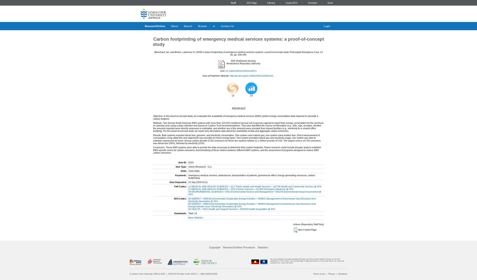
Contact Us (227, 26)
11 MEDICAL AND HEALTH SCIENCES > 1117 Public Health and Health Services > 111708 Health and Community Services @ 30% (255, 186)
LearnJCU (292, 2)
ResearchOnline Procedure (239, 247)
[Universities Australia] (178, 262)
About (174, 26)
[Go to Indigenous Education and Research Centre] (255, 261)
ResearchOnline (155, 26)
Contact (312, 2)
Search (188, 26)
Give (330, 2)
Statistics (263, 247)
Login (327, 26)
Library (271, 2)
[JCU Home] (153, 13)
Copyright (214, 247)
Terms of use (319, 274)
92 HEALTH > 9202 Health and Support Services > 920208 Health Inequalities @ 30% (231, 209)
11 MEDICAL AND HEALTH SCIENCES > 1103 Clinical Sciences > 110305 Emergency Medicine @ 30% (241, 189)
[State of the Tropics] (205, 262)
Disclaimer (343, 274)
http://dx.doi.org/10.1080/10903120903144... (252, 76)
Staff (233, 2)
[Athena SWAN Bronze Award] (135, 262)
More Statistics (195, 217)
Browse (202, 26)
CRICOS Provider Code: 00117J (182, 274)
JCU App (252, 2)
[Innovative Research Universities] (154, 262)
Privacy (331, 274)
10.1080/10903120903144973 (241, 71)
